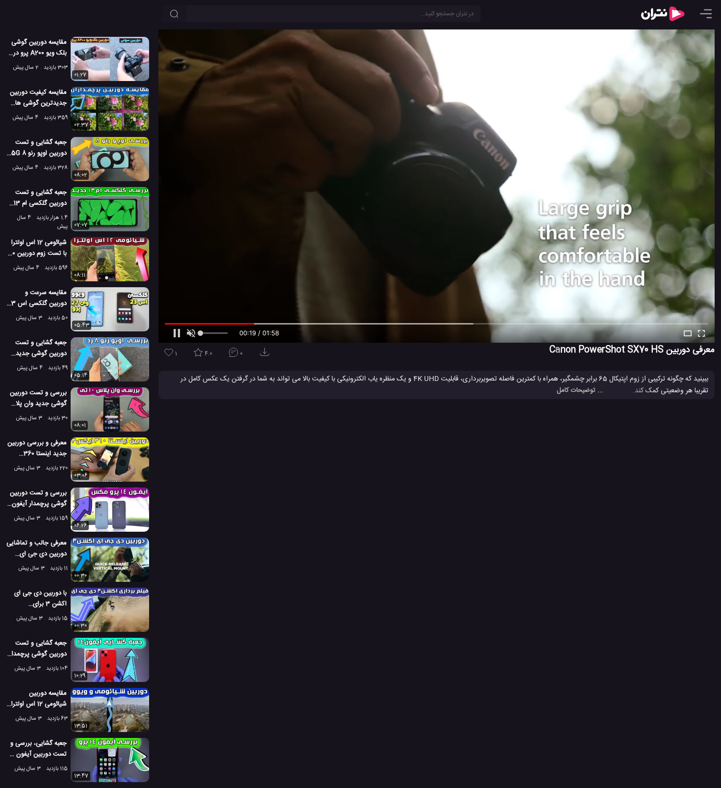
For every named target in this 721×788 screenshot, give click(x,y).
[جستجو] (174, 13)
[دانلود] (266, 355)
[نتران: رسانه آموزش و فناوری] (662, 14)
